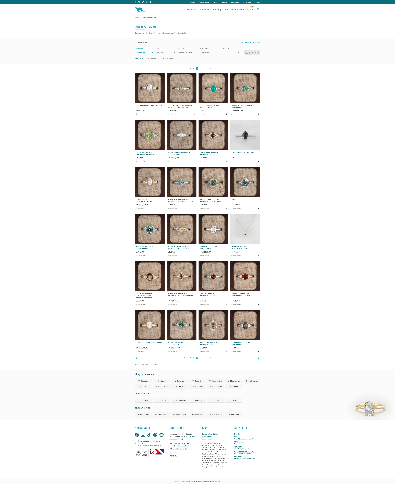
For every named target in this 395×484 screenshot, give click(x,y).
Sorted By (181, 48)
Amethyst (199, 386)
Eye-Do (250, 9)
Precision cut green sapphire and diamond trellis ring (180, 106)
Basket (258, 2)
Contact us (174, 453)
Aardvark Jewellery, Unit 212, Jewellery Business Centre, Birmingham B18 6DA (181, 445)
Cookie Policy (207, 439)
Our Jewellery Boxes (242, 454)
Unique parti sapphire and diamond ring (209, 153)
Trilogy (144, 400)
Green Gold (162, 414)
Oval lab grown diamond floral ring (144, 200)
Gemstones (204, 9)
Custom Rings (237, 9)
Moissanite (253, 381)
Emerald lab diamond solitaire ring (208, 247)
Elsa (233, 199)
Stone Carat (225, 48)
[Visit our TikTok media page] (143, 2)
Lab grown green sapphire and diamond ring (243, 106)
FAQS (215, 2)
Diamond (144, 381)
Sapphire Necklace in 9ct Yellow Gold (239, 247)
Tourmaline (163, 386)
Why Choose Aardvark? (243, 439)
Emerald (180, 381)
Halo (235, 400)
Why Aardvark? (204, 2)
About (193, 2)
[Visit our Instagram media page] (139, 2)
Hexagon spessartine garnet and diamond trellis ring (243, 294)
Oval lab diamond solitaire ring (149, 342)
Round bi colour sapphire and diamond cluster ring (178, 247)
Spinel (180, 386)
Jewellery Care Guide (242, 449)
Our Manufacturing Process (245, 451)
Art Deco (198, 400)
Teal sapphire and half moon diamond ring (145, 247)
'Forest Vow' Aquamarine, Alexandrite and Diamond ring (180, 200)
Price (158, 48)
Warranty (238, 446)
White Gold (217, 414)
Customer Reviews (241, 456)
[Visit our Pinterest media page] (147, 2)
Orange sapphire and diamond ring (207, 294)
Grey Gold (144, 414)
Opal (144, 386)
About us (173, 455)
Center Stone (204, 48)
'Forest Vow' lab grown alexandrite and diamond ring (180, 294)
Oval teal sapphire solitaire (243, 152)
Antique (162, 400)
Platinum (235, 414)
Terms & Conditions (210, 434)
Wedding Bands (220, 9)
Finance (224, 2)
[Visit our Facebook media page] (135, 2)
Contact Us (235, 2)
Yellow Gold (181, 414)
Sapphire (199, 381)
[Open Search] (258, 9)
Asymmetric (181, 400)
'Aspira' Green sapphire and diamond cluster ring (210, 200)
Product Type (139, 48)
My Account (247, 2)
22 (210, 69)
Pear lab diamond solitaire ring (149, 105)
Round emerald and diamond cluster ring (177, 343)
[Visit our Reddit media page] (150, 2)
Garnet (235, 386)
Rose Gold (199, 414)
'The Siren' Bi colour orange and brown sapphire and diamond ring (147, 295)
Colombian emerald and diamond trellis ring (209, 106)
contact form (157, 445)
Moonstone (235, 381)
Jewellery (191, 9)
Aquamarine (217, 381)
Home (137, 17)
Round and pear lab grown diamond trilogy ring (179, 153)
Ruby (163, 381)
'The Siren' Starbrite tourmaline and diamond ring (148, 153)
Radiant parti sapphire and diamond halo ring (209, 343)
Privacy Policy (207, 436)
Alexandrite (217, 386)
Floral (216, 400)
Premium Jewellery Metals (244, 459)
